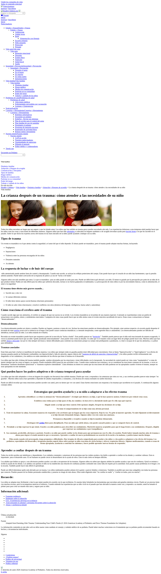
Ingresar (4, 9)
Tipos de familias (7, 173)
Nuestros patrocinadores (24, 140)
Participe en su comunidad (25, 91)
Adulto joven (20, 34)
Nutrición (18, 60)
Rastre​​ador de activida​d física (26, 130)
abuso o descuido (13, 341)
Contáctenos (10, 555)
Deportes (18, 55)
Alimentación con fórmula (29, 39)
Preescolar (19, 45)
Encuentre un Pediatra (9, 153)
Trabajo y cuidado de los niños (26, 96)
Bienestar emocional (22, 53)
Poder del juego (21, 94)
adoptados (71, 231)
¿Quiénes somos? (12, 557)
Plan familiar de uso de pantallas (27, 123)
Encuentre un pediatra (23, 117)
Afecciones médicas (22, 102)
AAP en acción (20, 138)
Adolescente (19, 32)
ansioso (17, 330)
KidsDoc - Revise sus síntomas (26, 119)
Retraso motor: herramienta (25, 132)
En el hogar (19, 72)
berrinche (96, 337)
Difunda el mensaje (22, 144)
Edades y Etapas (16, 30)
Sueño (17, 64)
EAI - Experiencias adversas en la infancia (21, 501)
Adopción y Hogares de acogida (13, 168)
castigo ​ (42, 423)
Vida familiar (15, 83)
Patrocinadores (8, 6)
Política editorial (12, 563)
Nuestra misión (16, 136)
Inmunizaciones (21, 79)
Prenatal (18, 47)
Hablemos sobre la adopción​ (16, 498)
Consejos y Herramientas (19, 113)
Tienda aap (10, 149)
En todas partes (20, 77)
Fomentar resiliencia (13, 496)
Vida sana (14, 51)
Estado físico (20, 58)
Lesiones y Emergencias (24, 106)
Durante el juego (21, 70)
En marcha (19, 74)
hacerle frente (131, 231)
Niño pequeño (20, 43)
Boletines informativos (23, 115)
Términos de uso (12, 561)
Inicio (3, 22)
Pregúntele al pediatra (23, 125)
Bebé (17, 36)
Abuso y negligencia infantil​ (16, 505)
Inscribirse (12, 9)
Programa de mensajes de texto (26, 127)
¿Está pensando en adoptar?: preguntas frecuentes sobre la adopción (31, 503)
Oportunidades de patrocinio (25, 142)
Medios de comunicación (24, 89)
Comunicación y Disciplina (11, 171)
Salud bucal (19, 62)
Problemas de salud (17, 100)
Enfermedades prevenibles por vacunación (31, 104)
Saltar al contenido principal (11, 4)
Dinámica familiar (21, 85)
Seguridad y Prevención (19, 68)
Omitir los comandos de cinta (12, 2)
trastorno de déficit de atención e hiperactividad (100, 354)
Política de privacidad (14, 559)
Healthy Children (7, 187)
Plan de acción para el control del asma (29, 121)
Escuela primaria (21, 41)
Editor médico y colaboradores (26, 146)
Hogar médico (20, 87)
